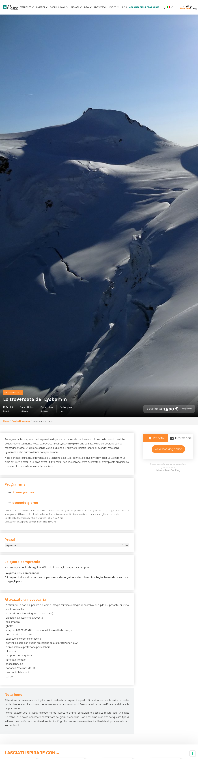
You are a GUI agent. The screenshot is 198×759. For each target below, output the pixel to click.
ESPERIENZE (25, 7)
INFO (86, 7)
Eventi (113, 7)
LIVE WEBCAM (100, 7)
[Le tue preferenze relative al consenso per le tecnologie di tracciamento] (193, 754)
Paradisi (40, 7)
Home (6, 421)
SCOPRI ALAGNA (57, 7)
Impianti (75, 7)
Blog (124, 7)
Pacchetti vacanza (20, 421)
